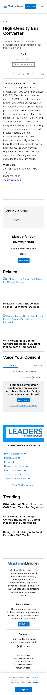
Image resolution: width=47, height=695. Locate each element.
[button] (5, 7)
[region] (23, 372)
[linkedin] (18, 74)
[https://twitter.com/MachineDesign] (25, 646)
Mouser (8, 462)
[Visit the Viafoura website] (37, 377)
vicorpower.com (12, 180)
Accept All (23, 690)
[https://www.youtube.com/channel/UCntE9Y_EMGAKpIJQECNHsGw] (28, 646)
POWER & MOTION (23, 668)
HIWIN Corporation (13, 453)
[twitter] (23, 74)
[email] (33, 74)
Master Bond (10, 458)
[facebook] (14, 74)
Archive (7, 21)
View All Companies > (23, 485)
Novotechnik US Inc (14, 466)
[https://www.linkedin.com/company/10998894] (21, 646)
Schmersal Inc (11, 474)
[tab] (10, 365)
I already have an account (23, 405)
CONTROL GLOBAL (23, 662)
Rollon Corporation (13, 470)
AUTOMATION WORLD (23, 659)
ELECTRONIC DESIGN (23, 665)
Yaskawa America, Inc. (15, 478)
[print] (42, 74)
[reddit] (28, 74)
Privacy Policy (32, 682)
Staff (23, 54)
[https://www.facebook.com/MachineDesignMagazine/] (17, 646)
